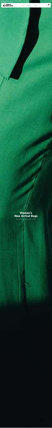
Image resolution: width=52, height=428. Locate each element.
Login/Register (46, 5)
